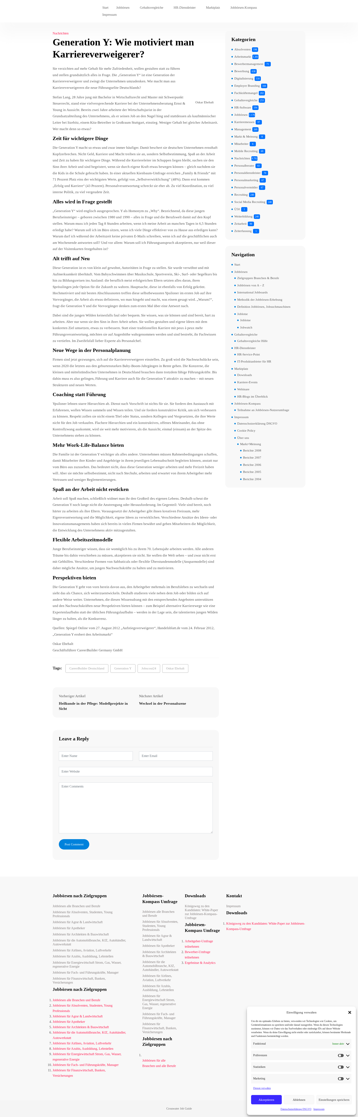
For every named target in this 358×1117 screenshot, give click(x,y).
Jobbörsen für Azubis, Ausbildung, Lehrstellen (83, 956)
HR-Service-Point (248, 354)
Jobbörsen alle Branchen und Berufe (76, 906)
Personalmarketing (246, 180)
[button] (350, 1012)
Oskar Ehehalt (175, 668)
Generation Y (123, 668)
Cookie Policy (246, 430)
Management (242, 129)
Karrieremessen (244, 122)
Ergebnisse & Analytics (200, 962)
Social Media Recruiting (249, 202)
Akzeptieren (266, 1099)
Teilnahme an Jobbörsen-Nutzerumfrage (263, 410)
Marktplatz (213, 7)
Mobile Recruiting (246, 151)
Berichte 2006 (252, 464)
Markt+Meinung (250, 444)
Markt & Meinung (246, 136)
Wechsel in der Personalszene (162, 703)
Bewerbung (241, 71)
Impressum (318, 1109)
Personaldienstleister (247, 173)
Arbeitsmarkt (242, 56)
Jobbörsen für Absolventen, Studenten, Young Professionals (82, 914)
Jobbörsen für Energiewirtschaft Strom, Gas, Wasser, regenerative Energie (87, 964)
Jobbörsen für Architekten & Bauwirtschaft (81, 934)
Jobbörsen (122, 7)
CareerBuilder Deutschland (86, 668)
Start (105, 7)
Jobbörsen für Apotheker (69, 928)
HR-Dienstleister (185, 7)
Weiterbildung (243, 216)
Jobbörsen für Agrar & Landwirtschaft (78, 922)
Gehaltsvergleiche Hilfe (252, 341)
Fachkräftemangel (246, 93)
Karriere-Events (247, 382)
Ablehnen (299, 1099)
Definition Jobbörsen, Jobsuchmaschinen (263, 306)
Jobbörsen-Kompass (243, 7)
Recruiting (241, 194)
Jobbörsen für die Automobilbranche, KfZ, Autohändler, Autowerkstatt (89, 942)
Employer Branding (247, 85)
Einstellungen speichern (334, 1099)
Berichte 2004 (252, 479)
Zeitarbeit (240, 223)
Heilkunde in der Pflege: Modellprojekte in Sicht (93, 706)
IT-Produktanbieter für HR (254, 361)
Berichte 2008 (252, 450)
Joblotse (242, 314)
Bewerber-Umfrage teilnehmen (197, 954)
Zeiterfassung (243, 231)
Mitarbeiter (241, 143)
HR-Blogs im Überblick (252, 396)
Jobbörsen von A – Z (250, 285)
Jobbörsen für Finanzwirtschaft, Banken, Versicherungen (79, 980)
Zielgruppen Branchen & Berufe (258, 278)
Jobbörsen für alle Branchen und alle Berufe (159, 1063)
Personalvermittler (246, 187)
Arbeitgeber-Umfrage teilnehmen (199, 943)
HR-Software (242, 107)
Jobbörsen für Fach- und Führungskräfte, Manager (86, 972)
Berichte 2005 (252, 472)
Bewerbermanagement (248, 64)
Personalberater (244, 165)
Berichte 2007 (252, 457)
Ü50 (237, 209)
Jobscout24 (149, 668)
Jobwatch (246, 327)
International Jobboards (252, 292)
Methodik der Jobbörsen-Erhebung (259, 299)
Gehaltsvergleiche (151, 7)
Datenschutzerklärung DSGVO (296, 1109)
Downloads (244, 375)
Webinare (243, 389)
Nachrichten (61, 33)
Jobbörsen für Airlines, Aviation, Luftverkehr (82, 950)
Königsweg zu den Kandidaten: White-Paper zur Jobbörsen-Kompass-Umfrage (201, 912)
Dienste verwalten (262, 1088)
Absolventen (242, 49)
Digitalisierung (243, 78)
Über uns (243, 437)
